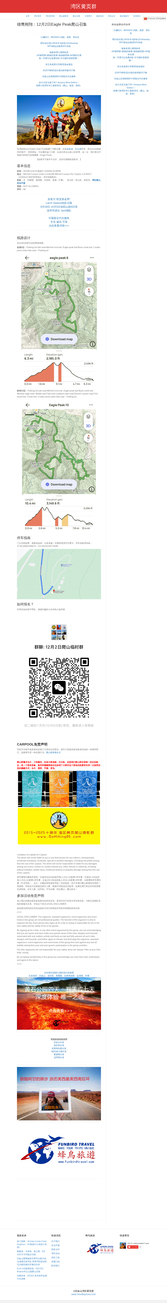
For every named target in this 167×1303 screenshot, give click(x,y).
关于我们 (55, 1241)
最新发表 (100, 16)
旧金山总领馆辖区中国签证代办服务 (59, 76)
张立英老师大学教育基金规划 (59, 64)
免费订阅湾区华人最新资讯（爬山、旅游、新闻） (59, 85)
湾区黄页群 (50, 16)
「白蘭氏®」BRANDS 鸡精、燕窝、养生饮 (59, 37)
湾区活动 (55, 1253)
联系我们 (137, 16)
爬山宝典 (76, 16)
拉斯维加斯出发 (59, 1048)
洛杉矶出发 (59, 1045)
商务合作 (111, 16)
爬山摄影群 (63, 16)
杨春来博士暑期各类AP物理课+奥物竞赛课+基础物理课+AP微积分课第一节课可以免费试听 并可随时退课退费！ (59, 55)
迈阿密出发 (59, 1057)
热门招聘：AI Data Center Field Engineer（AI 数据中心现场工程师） (32, 1244)
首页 (27, 16)
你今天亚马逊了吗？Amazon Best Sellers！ (59, 82)
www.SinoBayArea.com (83, 1294)
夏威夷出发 (59, 1054)
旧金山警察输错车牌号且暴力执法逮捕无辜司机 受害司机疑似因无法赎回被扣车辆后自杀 (32, 1261)
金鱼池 (70, 149)
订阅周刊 (88, 16)
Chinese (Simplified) (156, 18)
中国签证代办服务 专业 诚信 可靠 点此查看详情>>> (59, 222)
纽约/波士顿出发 (59, 1051)
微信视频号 (124, 16)
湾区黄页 (37, 16)
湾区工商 (55, 1257)
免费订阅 (55, 1262)
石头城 (78, 149)
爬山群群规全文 (53, 752)
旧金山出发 (59, 1042)
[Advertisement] (59, 1200)
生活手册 (55, 1245)
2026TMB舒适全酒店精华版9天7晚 (59, 70)
